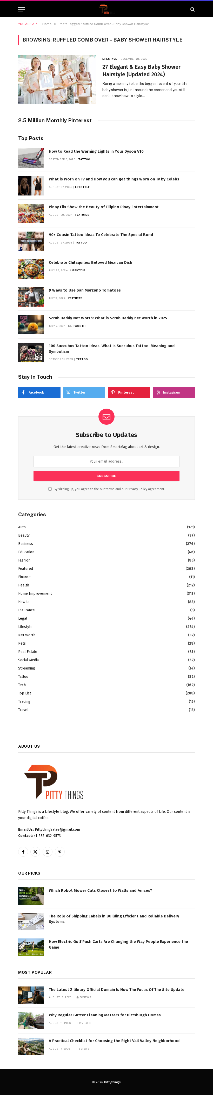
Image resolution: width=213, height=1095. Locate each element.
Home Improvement (35, 593)
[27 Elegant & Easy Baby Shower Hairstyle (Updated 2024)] (57, 79)
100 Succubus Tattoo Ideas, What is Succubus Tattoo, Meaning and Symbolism (112, 348)
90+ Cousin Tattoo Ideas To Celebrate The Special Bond (101, 234)
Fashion (24, 560)
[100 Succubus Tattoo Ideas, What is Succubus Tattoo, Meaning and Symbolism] (31, 352)
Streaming (26, 668)
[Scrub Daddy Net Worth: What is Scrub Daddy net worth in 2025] (31, 324)
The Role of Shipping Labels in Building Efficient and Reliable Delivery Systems (114, 919)
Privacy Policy (137, 489)
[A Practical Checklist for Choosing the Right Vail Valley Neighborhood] (31, 1046)
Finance (24, 577)
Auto (22, 527)
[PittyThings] (106, 9)
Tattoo (84, 159)
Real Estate (27, 652)
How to (24, 602)
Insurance (26, 610)
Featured (82, 214)
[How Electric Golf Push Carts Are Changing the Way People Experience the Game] (31, 947)
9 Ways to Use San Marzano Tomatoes (85, 290)
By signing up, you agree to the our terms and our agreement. (109, 489)
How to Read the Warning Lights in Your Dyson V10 (96, 151)
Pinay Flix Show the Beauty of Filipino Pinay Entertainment (104, 207)
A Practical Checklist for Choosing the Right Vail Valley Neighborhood (114, 1040)
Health (23, 585)
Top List (24, 693)
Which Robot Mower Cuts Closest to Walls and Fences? (100, 890)
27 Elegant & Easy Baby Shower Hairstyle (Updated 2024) (141, 71)
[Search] (192, 9)
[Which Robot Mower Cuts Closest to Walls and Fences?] (31, 896)
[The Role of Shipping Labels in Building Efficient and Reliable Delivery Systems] (31, 921)
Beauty (24, 535)
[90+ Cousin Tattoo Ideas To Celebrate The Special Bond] (31, 241)
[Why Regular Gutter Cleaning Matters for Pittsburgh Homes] (31, 1020)
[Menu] (21, 9)
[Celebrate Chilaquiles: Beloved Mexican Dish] (31, 269)
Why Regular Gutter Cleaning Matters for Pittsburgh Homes (105, 1015)
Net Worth (76, 325)
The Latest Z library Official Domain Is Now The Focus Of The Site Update (116, 989)
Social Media (28, 660)
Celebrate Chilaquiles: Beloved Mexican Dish (90, 262)
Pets (22, 643)
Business (25, 544)
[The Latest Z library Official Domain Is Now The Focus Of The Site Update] (31, 995)
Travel (23, 710)
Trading (24, 701)
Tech (22, 685)
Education (26, 552)
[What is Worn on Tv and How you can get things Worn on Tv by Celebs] (31, 185)
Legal (22, 618)
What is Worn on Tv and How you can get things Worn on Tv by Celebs (114, 179)
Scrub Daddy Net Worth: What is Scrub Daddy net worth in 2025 (108, 318)
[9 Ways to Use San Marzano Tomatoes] (31, 297)
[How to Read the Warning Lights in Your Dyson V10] (31, 158)
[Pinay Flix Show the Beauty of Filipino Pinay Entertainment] (31, 213)
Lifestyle (109, 58)
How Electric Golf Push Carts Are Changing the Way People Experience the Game (118, 944)
